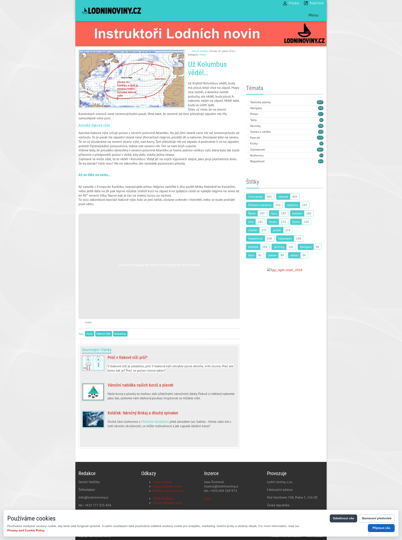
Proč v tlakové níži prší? (159, 365)
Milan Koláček (163, 498)
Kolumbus (120, 333)
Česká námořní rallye (168, 503)
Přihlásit (294, 3)
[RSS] (247, 102)
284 (321, 131)
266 (321, 125)
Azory (89, 333)
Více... (208, 498)
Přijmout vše (381, 528)
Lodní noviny (162, 482)
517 (321, 113)
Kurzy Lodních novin (167, 486)
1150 (320, 137)
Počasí (202, 54)
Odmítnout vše (343, 518)
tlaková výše (104, 333)
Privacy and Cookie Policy (26, 530)
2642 (320, 149)
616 (321, 161)
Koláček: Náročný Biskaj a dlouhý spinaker (159, 425)
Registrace (316, 3)
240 (321, 108)
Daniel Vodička (200, 51)
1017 (320, 102)
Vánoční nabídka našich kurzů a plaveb (159, 393)
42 (321, 120)
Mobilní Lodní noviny (168, 490)
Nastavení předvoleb (377, 518)
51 (321, 155)
